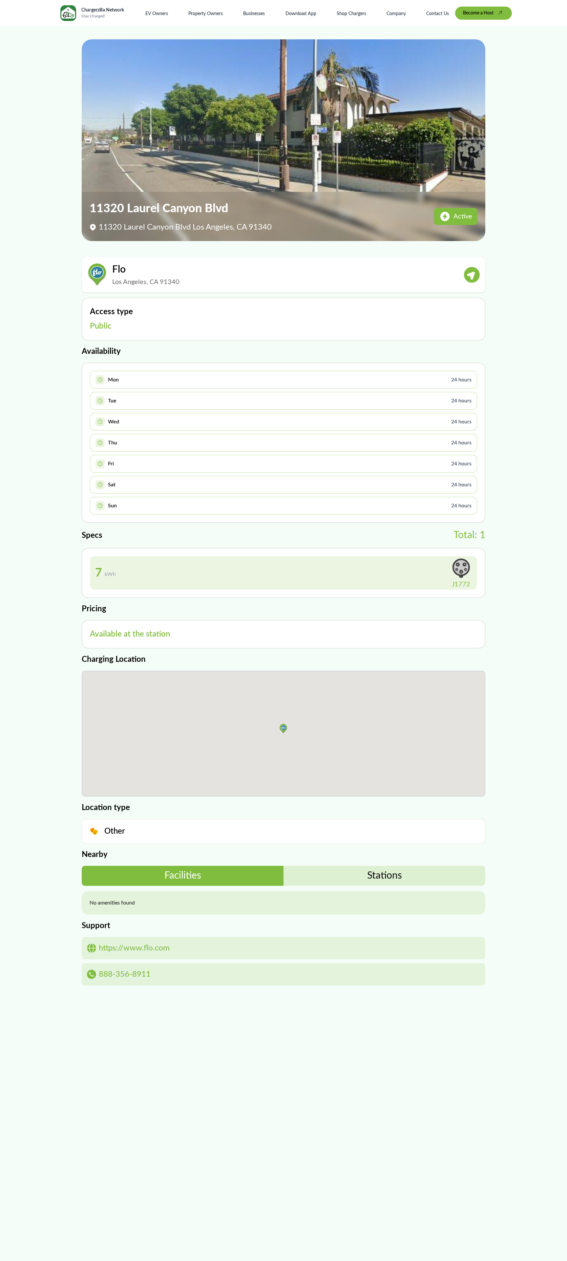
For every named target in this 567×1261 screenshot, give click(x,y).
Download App (300, 13)
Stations (384, 876)
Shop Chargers (351, 13)
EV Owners (156, 13)
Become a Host (478, 13)
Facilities (182, 876)
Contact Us (437, 13)
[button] (283, 729)
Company (396, 13)
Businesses (254, 13)
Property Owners (205, 13)
